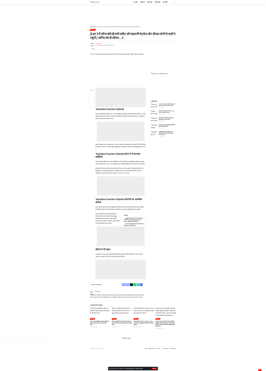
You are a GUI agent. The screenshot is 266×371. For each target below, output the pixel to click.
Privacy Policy (129, 368)
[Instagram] (135, 344)
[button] (154, 368)
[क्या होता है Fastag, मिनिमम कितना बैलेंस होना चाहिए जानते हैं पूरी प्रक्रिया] (154, 126)
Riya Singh (99, 43)
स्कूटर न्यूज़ (93, 29)
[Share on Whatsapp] (103, 49)
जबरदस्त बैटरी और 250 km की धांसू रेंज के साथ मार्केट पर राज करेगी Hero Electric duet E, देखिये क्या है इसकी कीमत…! (133, 219)
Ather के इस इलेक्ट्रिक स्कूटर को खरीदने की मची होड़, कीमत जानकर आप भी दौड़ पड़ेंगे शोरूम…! (99, 323)
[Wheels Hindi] (94, 2)
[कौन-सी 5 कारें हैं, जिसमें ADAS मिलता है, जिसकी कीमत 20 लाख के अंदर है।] (154, 119)
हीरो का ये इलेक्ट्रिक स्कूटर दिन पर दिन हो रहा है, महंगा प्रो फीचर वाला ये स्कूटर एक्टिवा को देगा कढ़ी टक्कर (122, 323)
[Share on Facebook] (97, 49)
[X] (133, 344)
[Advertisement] (133, 14)
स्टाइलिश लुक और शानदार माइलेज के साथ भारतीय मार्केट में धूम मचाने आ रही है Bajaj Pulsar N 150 (166, 133)
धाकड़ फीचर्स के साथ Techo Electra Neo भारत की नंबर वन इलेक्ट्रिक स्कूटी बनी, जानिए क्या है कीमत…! (144, 323)
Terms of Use (139, 368)
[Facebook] (131, 344)
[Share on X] (100, 49)
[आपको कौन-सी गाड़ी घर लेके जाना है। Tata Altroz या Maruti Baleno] (154, 112)
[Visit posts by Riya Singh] (92, 44)
